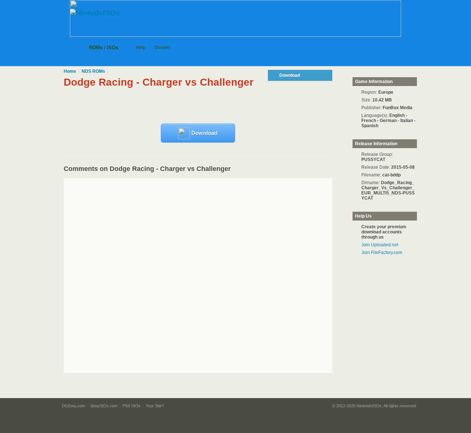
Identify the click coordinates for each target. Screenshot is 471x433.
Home (70, 71)
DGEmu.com (73, 406)
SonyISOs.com (103, 406)
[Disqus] (212, 276)
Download (203, 133)
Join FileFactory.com (381, 252)
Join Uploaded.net (379, 244)
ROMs (93, 71)
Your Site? (155, 406)
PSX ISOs (132, 406)
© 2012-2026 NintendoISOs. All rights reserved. (374, 406)
